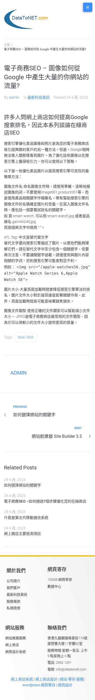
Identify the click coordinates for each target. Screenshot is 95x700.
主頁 (7, 45)
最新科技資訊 (38, 97)
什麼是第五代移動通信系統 (26, 517)
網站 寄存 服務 (72, 679)
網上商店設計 (46, 679)
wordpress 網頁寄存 (38, 685)
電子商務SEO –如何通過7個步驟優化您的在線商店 (45, 501)
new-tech (26, 337)
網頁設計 (65, 685)
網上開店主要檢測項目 (22, 534)
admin (14, 97)
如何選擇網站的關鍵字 (22, 485)
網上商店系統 (22, 679)
